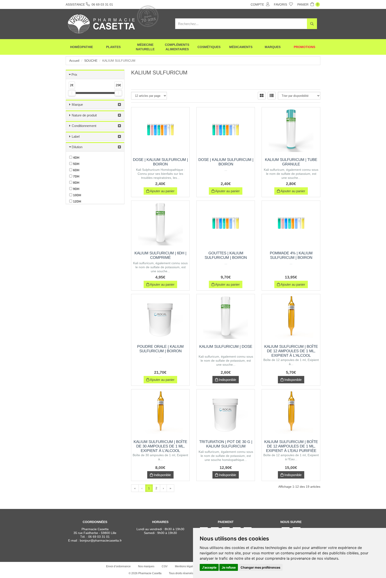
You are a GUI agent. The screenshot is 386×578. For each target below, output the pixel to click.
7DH (75, 176)
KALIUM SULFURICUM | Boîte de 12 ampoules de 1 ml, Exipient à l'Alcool (291, 351)
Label (76, 136)
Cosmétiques (208, 47)
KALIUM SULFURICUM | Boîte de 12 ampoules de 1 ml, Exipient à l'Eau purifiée (291, 446)
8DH (75, 182)
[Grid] (262, 95)
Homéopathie (81, 47)
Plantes (113, 47)
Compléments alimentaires (177, 47)
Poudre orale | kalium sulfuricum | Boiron (160, 348)
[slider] (72, 93)
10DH (76, 195)
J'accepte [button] (209, 567)
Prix (74, 74)
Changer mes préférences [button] (260, 567)
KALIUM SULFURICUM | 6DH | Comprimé (160, 255)
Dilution (77, 147)
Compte (258, 4)
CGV (165, 566)
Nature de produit (84, 115)
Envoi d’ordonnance (118, 566)
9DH (75, 189)
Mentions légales (185, 566)
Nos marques (146, 566)
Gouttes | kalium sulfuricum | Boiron (226, 255)
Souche (90, 60)
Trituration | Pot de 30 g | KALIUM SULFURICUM (225, 444)
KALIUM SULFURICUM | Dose (225, 346)
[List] (272, 95)
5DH (75, 164)
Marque (77, 104)
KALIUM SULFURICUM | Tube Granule (291, 162)
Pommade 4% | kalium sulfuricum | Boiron (291, 255)
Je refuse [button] (229, 567)
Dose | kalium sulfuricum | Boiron (160, 162)
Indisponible (227, 380)
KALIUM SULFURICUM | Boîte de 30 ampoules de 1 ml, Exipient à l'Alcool (160, 446)
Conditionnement (84, 126)
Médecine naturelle (145, 47)
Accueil (74, 60)
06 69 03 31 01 (99, 536)
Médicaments (240, 47)
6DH (75, 170)
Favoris (281, 4)
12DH (76, 201)
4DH (75, 157)
